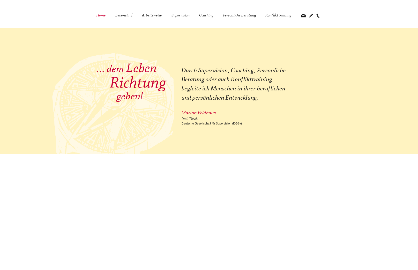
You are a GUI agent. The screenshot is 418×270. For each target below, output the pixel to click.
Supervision (181, 15)
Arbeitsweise (152, 15)
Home (101, 15)
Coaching (206, 15)
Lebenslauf (124, 15)
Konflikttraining (278, 15)
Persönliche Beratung (239, 15)
